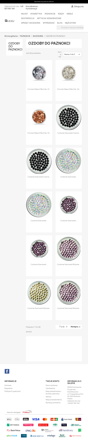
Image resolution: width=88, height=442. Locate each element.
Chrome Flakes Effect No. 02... (68, 89)
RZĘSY (61, 13)
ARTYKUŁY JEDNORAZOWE (49, 18)
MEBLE (70, 13)
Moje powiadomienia (54, 400)
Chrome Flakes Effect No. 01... (39, 89)
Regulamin (8, 388)
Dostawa (7, 385)
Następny (76, 326)
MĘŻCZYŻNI (70, 23)
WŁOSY (24, 13)
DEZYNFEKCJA (27, 18)
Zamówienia (50, 388)
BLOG (59, 23)
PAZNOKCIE (50, 13)
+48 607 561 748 (13, 7)
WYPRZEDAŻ (49, 23)
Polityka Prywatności (12, 391)
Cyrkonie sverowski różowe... (68, 264)
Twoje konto (52, 381)
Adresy (48, 397)
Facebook (7, 371)
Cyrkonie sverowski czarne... (68, 133)
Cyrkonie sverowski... (68, 177)
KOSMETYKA (36, 13)
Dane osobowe (52, 385)
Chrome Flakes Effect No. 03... (39, 133)
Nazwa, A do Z (72, 54)
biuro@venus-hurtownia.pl (32, 7)
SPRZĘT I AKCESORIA (30, 23)
